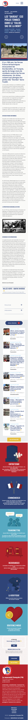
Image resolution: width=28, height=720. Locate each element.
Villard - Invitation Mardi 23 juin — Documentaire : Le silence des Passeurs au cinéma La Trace (17, 414)
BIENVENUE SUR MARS (17, 718)
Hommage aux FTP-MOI (13, 641)
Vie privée (14, 709)
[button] (21, 3)
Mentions (14, 708)
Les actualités (14, 439)
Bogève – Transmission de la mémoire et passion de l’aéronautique (17, 376)
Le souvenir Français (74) (16, 715)
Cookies (14, 711)
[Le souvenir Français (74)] (5, 6)
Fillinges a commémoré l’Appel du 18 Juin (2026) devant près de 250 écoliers (17, 388)
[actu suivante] (21, 37)
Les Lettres (14, 662)
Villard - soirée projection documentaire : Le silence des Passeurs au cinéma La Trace (17, 333)
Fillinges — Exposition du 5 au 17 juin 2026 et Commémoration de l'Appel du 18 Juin (17, 428)
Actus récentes (13, 323)
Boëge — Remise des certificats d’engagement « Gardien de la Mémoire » (17, 346)
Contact (14, 712)
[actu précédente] (6, 37)
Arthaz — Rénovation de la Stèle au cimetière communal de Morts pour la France (17, 402)
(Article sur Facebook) (14, 32)
